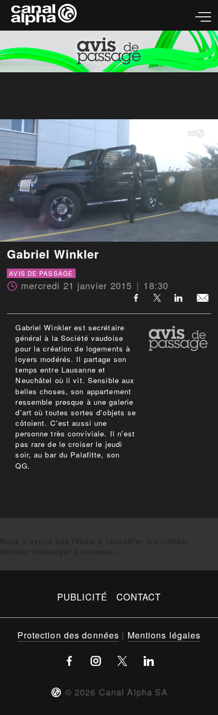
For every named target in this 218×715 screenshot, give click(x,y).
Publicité (82, 596)
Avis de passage (41, 273)
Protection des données (68, 634)
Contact (138, 596)
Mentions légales (164, 634)
